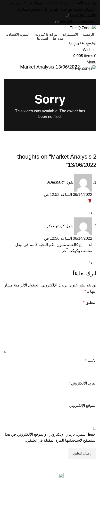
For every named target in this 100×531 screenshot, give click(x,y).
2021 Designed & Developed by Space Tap (66, 528)
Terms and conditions (78, 522)
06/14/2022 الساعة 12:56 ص (68, 238)
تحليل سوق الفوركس (50, 54)
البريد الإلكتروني (82, 383)
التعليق (89, 302)
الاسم (90, 361)
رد (90, 212)
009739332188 (82, 15)
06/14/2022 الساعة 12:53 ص (68, 194)
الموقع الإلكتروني (82, 405)
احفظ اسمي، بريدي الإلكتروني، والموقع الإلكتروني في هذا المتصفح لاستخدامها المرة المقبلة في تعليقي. (50, 437)
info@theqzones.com (77, 22)
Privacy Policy (84, 513)
